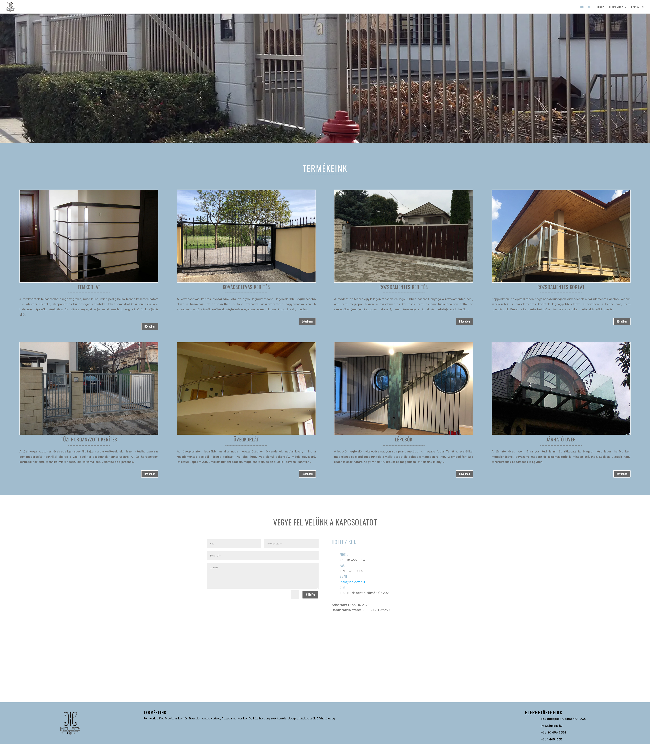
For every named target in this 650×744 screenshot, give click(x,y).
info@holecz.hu (352, 582)
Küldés (310, 594)
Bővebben (149, 326)
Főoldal (585, 7)
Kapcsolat (638, 7)
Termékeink (616, 7)
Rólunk (599, 7)
